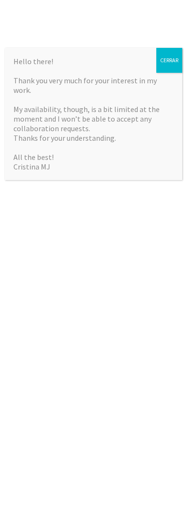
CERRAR (169, 60)
